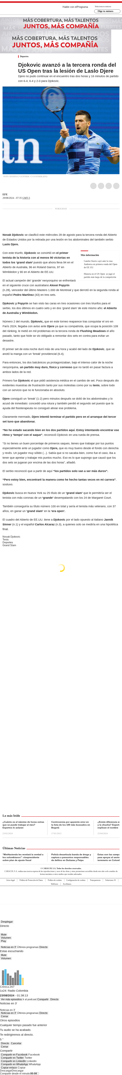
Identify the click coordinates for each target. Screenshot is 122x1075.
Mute (4, 934)
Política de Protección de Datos (31, 880)
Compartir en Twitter (12, 1057)
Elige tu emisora (105, 11)
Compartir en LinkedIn (13, 1061)
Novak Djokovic (11, 536)
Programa (82, 7)
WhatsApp (116, 186)
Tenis (6, 539)
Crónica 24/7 (7, 986)
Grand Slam (9, 545)
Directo (43, 947)
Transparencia (95, 880)
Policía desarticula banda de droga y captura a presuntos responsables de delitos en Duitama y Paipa (71, 857)
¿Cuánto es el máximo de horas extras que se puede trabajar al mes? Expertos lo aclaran (23, 825)
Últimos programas (27, 947)
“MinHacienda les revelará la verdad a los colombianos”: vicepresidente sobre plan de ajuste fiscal (23, 857)
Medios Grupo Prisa (61, 901)
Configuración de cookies (75, 880)
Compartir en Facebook (14, 1054)
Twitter (101, 186)
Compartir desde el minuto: (18, 1073)
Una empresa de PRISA (61, 893)
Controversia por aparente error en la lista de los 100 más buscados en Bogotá (70, 825)
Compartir (42, 999)
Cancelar (16, 1043)
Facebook (93, 186)
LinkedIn (108, 186)
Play (3, 941)
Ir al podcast (29, 999)
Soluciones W (110, 880)
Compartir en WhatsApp (14, 1064)
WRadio (20, 9)
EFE (5, 194)
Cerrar (4, 1016)
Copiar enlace (9, 1067)
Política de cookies (55, 880)
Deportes (24, 56)
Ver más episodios (11, 999)
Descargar (6, 1070)
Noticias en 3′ (8, 947)
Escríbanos (67, 884)
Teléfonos (54, 884)
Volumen (6, 937)
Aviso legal (10, 880)
